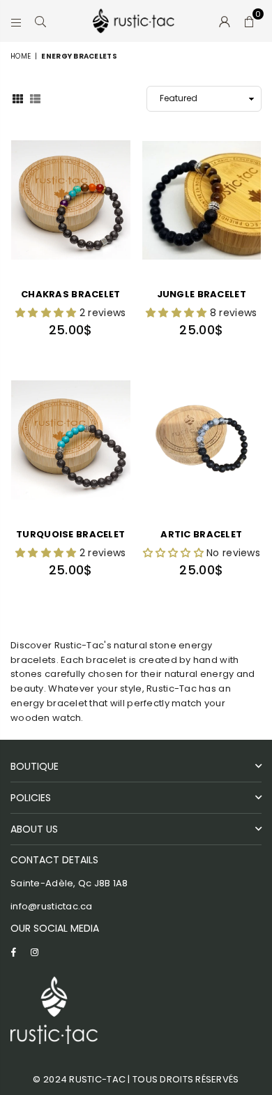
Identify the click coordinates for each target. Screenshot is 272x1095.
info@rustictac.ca (51, 906)
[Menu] (16, 20)
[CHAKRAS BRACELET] (70, 200)
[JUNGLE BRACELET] (202, 200)
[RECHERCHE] (41, 20)
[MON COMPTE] (225, 20)
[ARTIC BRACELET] (202, 440)
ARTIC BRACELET (201, 534)
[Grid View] (17, 98)
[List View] (35, 98)
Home (20, 56)
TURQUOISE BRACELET (70, 534)
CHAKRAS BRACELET (70, 294)
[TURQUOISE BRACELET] (70, 440)
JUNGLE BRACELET (201, 294)
